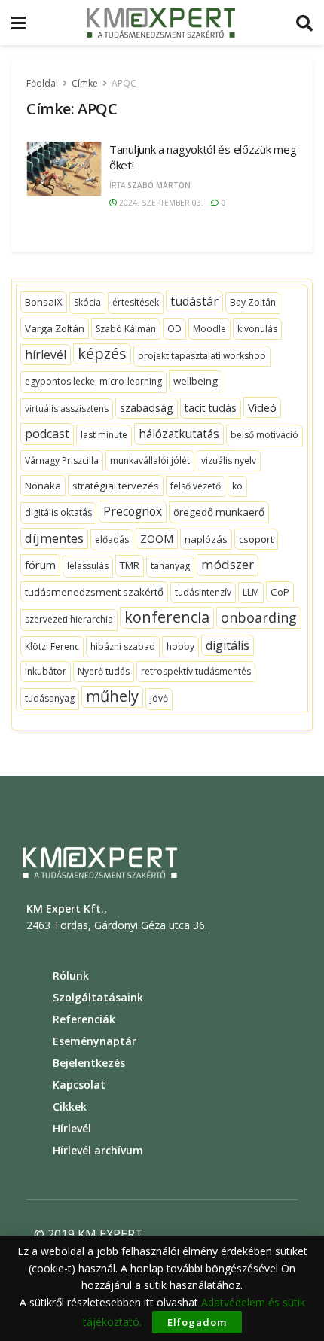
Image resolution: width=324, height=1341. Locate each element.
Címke (85, 83)
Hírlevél (72, 1128)
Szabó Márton (159, 185)
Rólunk (71, 975)
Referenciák (84, 1019)
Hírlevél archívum (98, 1150)
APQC (124, 83)
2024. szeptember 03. (160, 202)
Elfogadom (197, 1322)
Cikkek (70, 1106)
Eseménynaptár (94, 1041)
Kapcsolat (79, 1084)
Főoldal (42, 83)
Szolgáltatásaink (98, 997)
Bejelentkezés (89, 1063)
